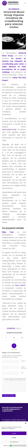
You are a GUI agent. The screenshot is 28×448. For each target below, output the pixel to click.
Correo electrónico (24, 368)
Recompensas (14, 9)
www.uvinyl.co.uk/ (9, 129)
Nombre (23, 361)
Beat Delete (20, 285)
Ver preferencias (14, 441)
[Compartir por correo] (22, 337)
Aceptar (14, 433)
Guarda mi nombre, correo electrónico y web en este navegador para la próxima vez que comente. (15, 380)
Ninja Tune (9, 232)
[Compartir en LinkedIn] (14, 337)
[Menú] (25, 3)
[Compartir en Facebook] (6, 337)
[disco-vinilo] (14, 41)
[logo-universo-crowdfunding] (11, 3)
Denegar (14, 437)
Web (22, 372)
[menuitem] (25, 3)
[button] (25, 423)
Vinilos (18, 328)
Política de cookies (8, 445)
